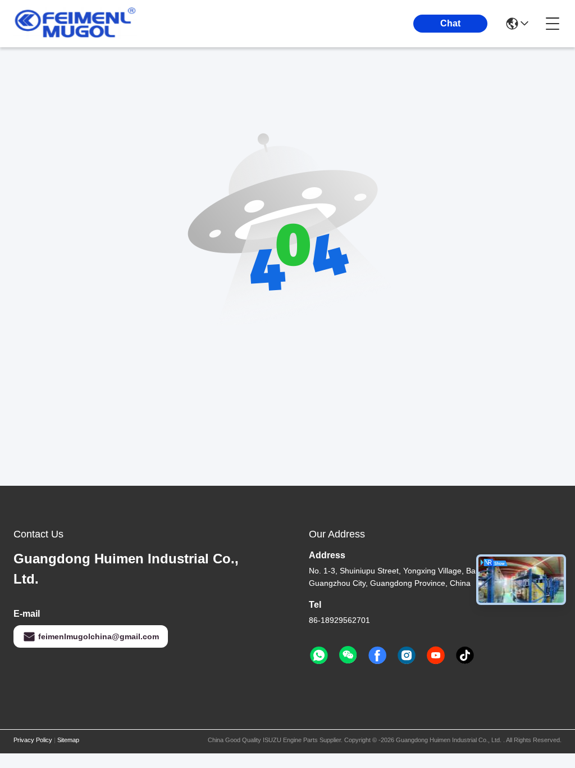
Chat (450, 23)
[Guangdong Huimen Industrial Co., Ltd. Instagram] (406, 655)
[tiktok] (465, 655)
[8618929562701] (319, 655)
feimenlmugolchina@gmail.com (98, 636)
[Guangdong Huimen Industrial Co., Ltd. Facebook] (377, 655)
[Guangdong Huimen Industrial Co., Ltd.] (75, 23)
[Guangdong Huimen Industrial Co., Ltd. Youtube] (436, 655)
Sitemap (68, 740)
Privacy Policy (32, 740)
